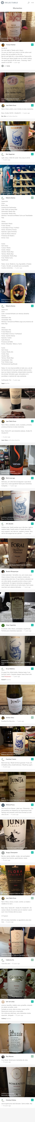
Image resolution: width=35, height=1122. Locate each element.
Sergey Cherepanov (12, 852)
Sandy (8, 66)
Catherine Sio (10, 960)
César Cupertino (11, 625)
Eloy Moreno (9, 1056)
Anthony (3, 1018)
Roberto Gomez (10, 198)
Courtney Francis (11, 759)
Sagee (3, 383)
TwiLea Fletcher (11, 45)
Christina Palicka (11, 1100)
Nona (6, 440)
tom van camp (10, 1001)
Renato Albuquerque (12, 571)
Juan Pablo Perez (11, 105)
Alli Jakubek (9, 524)
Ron (2, 116)
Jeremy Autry (10, 717)
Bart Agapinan (10, 154)
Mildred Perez (10, 805)
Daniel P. (3, 679)
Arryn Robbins (10, 669)
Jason (2, 440)
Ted (5, 116)
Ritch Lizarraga (10, 478)
